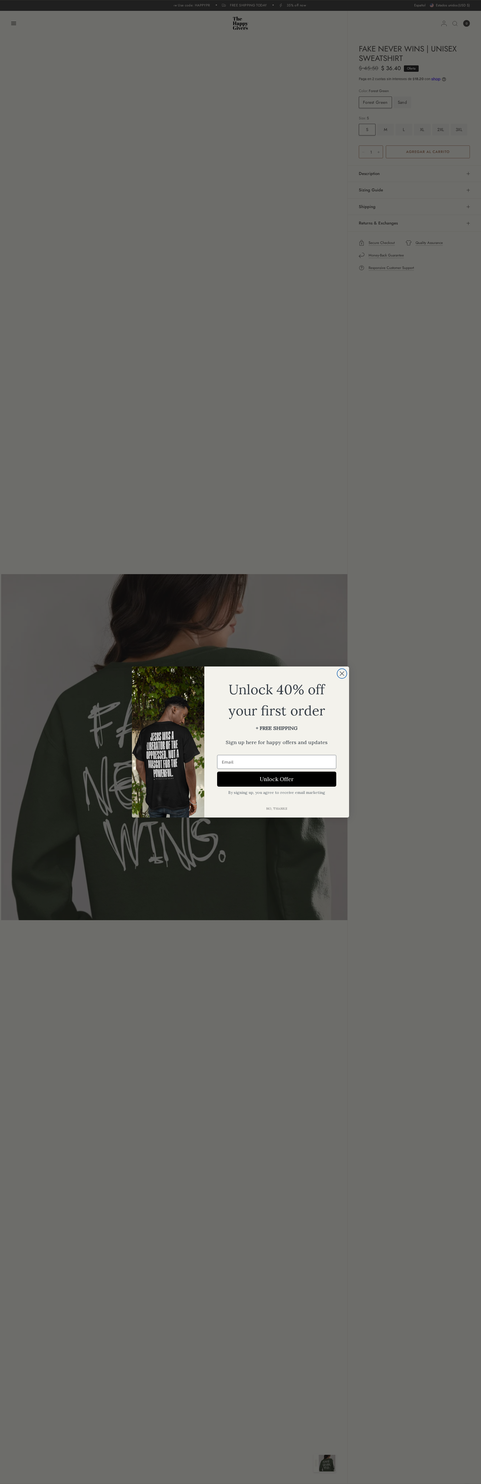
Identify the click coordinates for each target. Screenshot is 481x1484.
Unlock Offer (277, 779)
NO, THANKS (276, 808)
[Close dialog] (342, 673)
